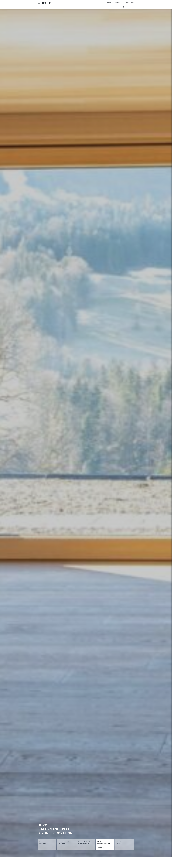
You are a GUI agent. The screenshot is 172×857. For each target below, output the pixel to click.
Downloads (59, 7)
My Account (131, 7)
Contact (76, 7)
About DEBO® (68, 7)
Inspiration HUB (49, 7)
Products (40, 7)
